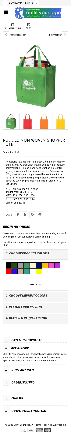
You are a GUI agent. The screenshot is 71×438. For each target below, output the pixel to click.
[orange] (45, 265)
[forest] (15, 265)
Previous (5, 3)
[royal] (15, 271)
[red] (9, 271)
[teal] (27, 271)
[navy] (39, 265)
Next (36, 3)
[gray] (21, 265)
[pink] (51, 265)
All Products (59, 425)
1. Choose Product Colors (27, 253)
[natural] (33, 265)
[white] (33, 271)
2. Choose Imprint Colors (27, 295)
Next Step (35, 284)
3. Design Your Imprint (24, 307)
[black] (9, 265)
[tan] (21, 271)
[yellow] (39, 271)
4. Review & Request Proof (27, 318)
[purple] (57, 265)
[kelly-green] (27, 265)
